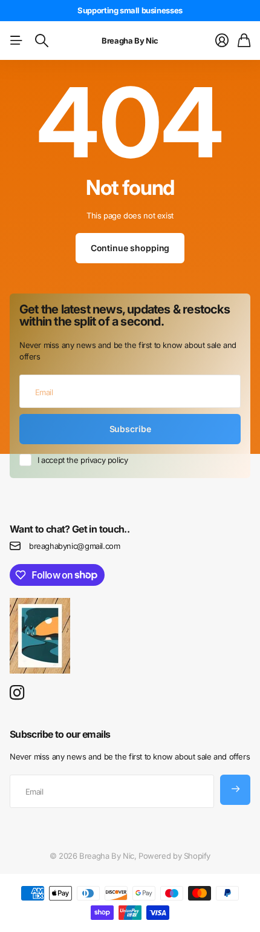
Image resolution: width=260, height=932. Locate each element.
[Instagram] (17, 693)
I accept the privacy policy (82, 460)
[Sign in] (222, 40)
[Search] (41, 40)
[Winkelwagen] (244, 40)
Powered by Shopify (174, 856)
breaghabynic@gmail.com (74, 546)
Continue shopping (130, 248)
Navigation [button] (16, 40)
